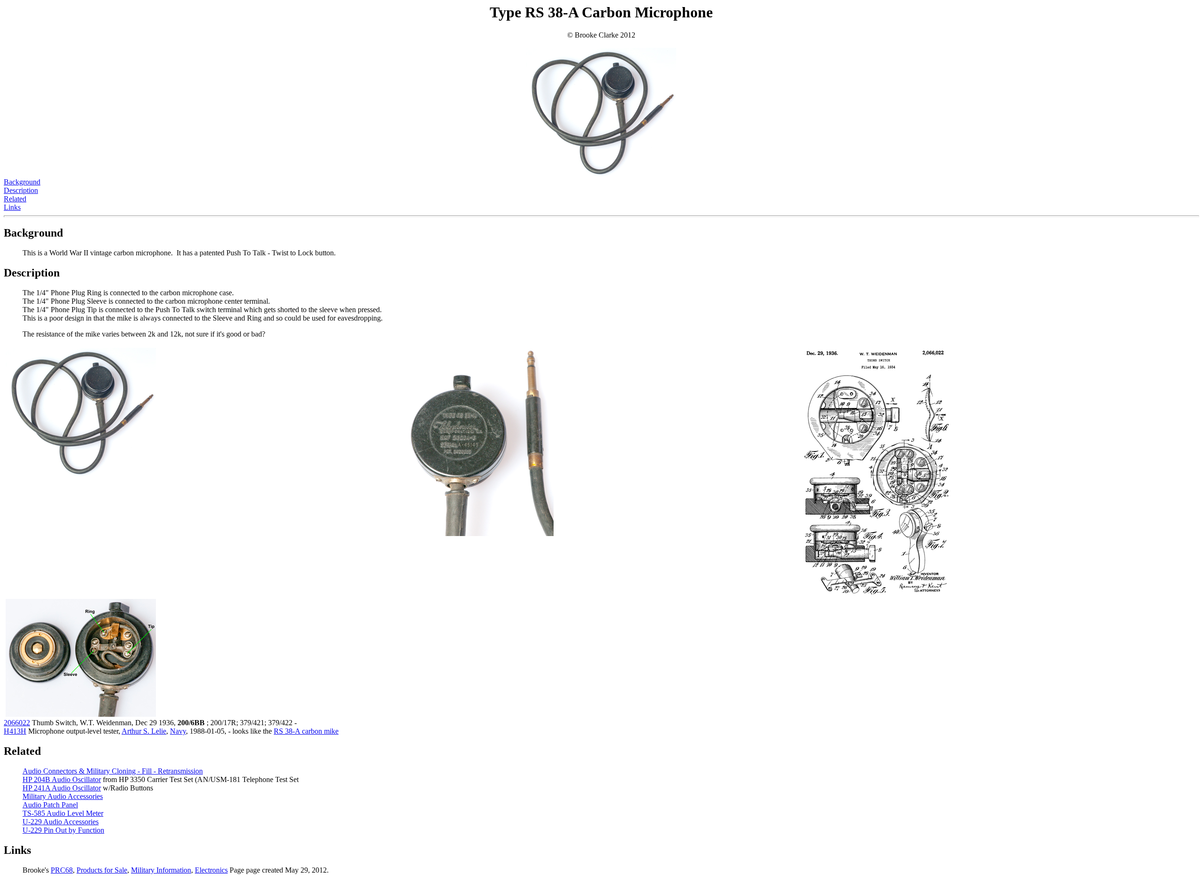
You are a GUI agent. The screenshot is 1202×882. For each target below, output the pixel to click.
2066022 (17, 723)
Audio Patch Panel (50, 805)
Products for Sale (102, 870)
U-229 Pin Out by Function (63, 830)
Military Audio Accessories (63, 796)
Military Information (161, 870)
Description (21, 190)
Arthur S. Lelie (144, 731)
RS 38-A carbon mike (306, 731)
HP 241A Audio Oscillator (62, 788)
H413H (15, 731)
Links (12, 207)
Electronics (211, 870)
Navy (178, 731)
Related (15, 199)
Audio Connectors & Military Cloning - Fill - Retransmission (113, 771)
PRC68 (62, 870)
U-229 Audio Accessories (61, 822)
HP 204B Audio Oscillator (62, 779)
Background (22, 182)
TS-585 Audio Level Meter (63, 813)
